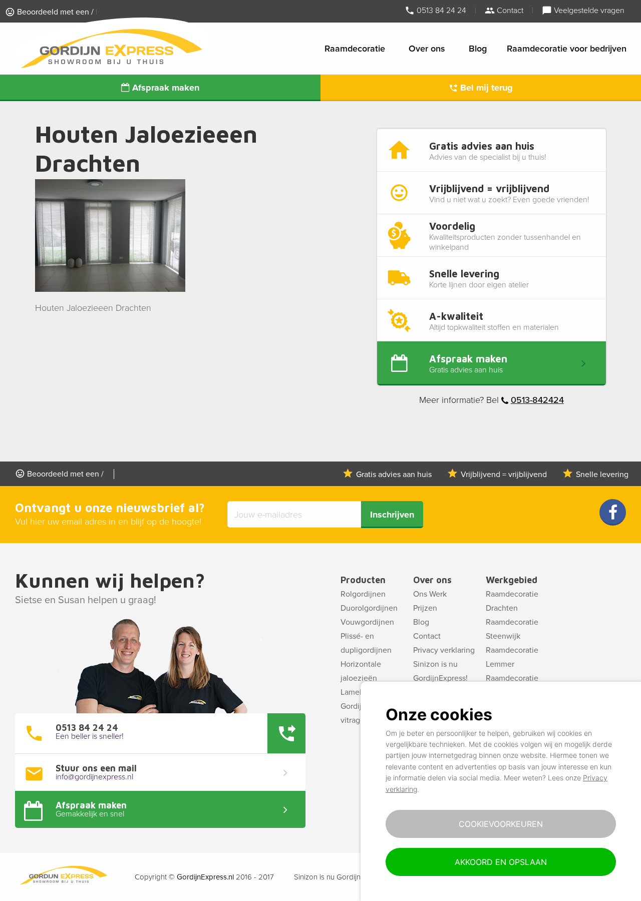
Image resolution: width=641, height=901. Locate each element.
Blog (478, 48)
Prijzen (425, 608)
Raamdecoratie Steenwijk (512, 629)
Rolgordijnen (363, 594)
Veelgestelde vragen (588, 10)
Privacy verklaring (444, 650)
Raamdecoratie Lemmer (512, 657)
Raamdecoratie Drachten (512, 601)
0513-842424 (537, 399)
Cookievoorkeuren (501, 824)
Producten (363, 580)
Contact (509, 10)
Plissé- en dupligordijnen (366, 643)
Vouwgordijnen (367, 622)
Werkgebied (511, 580)
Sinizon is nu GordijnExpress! (440, 671)
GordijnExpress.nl (205, 876)
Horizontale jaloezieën (361, 671)
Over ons (427, 48)
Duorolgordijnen (369, 608)
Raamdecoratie (355, 48)
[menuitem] (356, 49)
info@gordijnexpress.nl (94, 777)
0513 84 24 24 (440, 10)
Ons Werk (430, 594)
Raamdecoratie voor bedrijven (566, 48)
